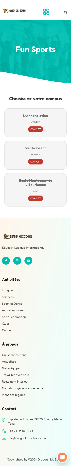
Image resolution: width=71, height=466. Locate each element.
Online (6, 330)
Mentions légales (13, 395)
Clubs (5, 323)
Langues (7, 290)
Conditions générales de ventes (23, 388)
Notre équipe (10, 368)
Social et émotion (14, 317)
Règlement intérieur (15, 381)
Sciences (8, 297)
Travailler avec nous (15, 375)
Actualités (9, 361)
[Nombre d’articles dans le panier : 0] (65, 12)
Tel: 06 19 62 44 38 (20, 430)
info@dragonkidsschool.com (27, 438)
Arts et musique (12, 310)
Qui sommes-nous (14, 355)
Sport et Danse (12, 303)
